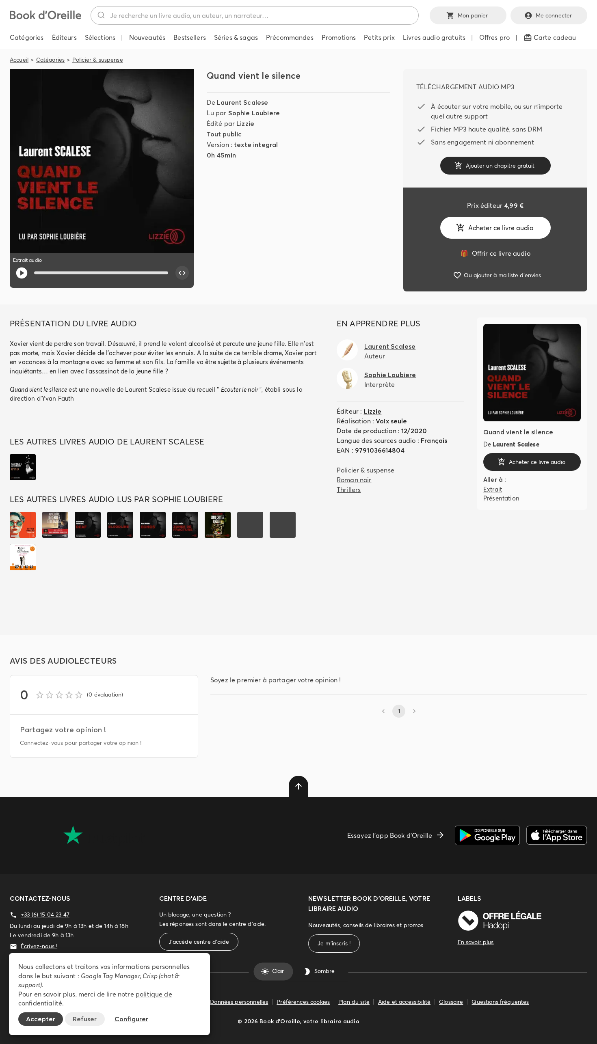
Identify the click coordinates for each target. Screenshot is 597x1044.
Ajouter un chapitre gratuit (500, 165)
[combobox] (254, 15)
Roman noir (354, 480)
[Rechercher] (100, 15)
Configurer (131, 1019)
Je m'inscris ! (334, 943)
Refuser (85, 1019)
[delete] (298, 786)
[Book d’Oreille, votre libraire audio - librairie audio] (45, 17)
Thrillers (349, 489)
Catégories (50, 59)
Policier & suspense (97, 59)
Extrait (492, 489)
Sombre (324, 971)
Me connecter (554, 15)
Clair (278, 971)
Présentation (501, 498)
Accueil (19, 59)
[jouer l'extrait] (21, 273)
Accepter (40, 1019)
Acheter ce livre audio (500, 228)
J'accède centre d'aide (199, 941)
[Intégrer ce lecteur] (182, 273)
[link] (495, 253)
